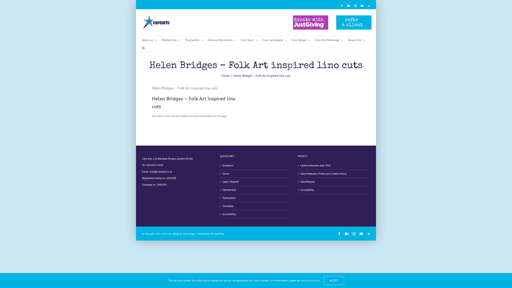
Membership (229, 190)
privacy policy (312, 280)
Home (225, 173)
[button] (143, 48)
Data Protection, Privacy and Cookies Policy (323, 173)
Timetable (228, 206)
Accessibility (229, 214)
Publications (229, 198)
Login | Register (230, 181)
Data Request (307, 181)
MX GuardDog (217, 233)
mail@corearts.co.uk (160, 171)
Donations (227, 165)
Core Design (189, 233)
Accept (333, 280)
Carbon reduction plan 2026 (315, 165)
